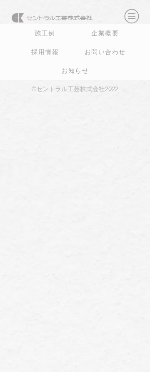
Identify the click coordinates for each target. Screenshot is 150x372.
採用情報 (45, 51)
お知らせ (75, 70)
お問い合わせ (105, 51)
